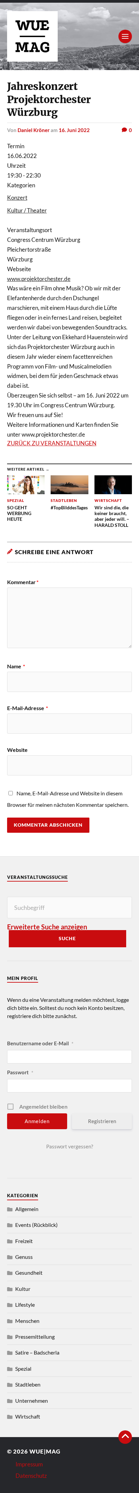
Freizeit (24, 1241)
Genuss (24, 1256)
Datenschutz (31, 1475)
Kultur (22, 1288)
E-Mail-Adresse (27, 708)
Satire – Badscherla (37, 1352)
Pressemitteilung (35, 1336)
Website (17, 750)
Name (16, 666)
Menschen (27, 1320)
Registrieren (102, 1121)
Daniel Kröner (34, 130)
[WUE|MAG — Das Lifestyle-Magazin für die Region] (69, 36)
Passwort (20, 1072)
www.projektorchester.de (39, 278)
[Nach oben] (125, 1437)
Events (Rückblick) (36, 1224)
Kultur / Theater (27, 210)
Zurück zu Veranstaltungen (51, 443)
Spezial (23, 1368)
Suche (67, 938)
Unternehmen (31, 1400)
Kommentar (22, 582)
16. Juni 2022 (74, 130)
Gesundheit (29, 1272)
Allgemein (26, 1209)
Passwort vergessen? (69, 1146)
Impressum (29, 1464)
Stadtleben (27, 1384)
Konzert (17, 197)
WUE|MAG (44, 1451)
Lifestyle (25, 1304)
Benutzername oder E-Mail (40, 1043)
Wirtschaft (27, 1416)
